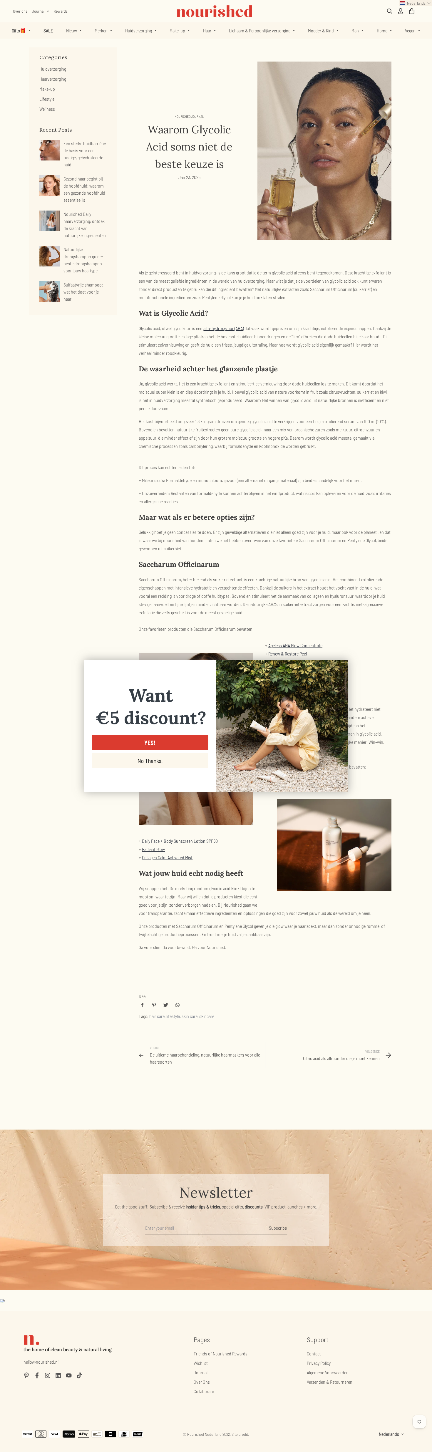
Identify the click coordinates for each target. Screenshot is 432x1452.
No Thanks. (150, 760)
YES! (149, 742)
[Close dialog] (341, 667)
